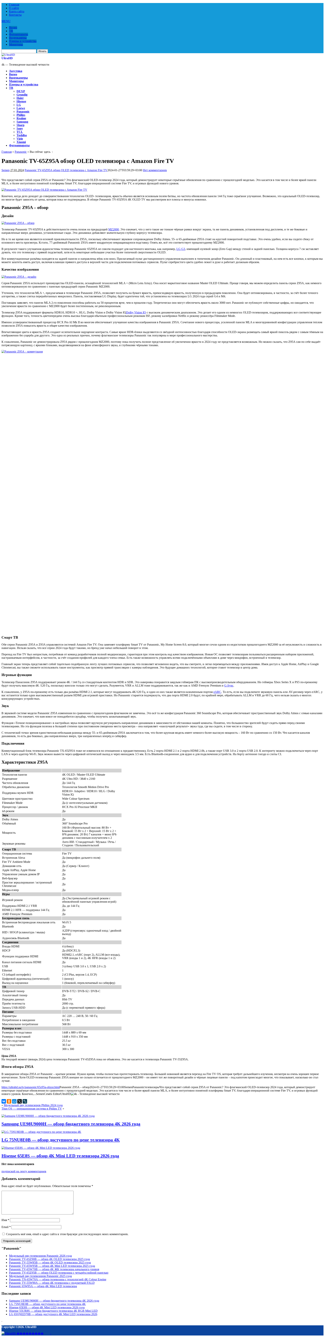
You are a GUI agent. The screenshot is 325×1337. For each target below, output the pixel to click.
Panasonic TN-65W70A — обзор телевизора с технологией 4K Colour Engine (57, 1279)
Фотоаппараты (18, 34)
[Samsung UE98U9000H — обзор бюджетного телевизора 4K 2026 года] (48, 1115)
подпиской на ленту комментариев (24, 1171)
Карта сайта (16, 11)
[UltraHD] (8, 54)
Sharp (20, 125)
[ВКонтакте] (4, 1101)
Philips (21, 115)
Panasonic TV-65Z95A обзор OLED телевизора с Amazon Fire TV (66, 170)
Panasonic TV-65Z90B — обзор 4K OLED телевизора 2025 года (49, 1259)
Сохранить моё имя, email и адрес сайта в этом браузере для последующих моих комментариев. (67, 1234)
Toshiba (22, 135)
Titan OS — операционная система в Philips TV (32, 1108)
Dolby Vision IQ (136, 312)
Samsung (22, 121)
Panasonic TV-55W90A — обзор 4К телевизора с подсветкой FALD (52, 1282)
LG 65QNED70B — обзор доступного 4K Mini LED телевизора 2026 (53, 1314)
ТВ (11, 31)
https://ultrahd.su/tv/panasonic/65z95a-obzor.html (31, 1087)
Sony (20, 128)
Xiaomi (21, 142)
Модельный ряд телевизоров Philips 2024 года (33, 1105)
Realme (21, 118)
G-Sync (228, 685)
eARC (217, 691)
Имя (5, 1220)
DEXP (21, 91)
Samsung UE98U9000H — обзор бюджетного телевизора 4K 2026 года (71, 1123)
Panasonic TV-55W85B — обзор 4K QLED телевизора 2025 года (50, 1262)
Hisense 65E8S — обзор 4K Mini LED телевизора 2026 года (60, 1155)
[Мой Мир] (14, 1101)
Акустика (15, 71)
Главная (14, 4)
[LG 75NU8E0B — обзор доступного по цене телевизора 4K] (41, 1131)
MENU (6, 21)
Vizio (20, 138)
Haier (20, 98)
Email (6, 1227)
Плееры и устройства (22, 41)
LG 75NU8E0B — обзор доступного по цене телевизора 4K (61, 1139)
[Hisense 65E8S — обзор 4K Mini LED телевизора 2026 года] (41, 1147)
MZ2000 (113, 229)
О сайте (14, 8)
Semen (6, 170)
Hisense (21, 101)
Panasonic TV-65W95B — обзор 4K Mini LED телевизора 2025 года (52, 1265)
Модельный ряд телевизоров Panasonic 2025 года (40, 1276)
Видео (13, 27)
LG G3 (180, 249)
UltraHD (7, 58)
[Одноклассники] (9, 1101)
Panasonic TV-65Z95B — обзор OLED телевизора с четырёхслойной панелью (58, 1272)
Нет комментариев (155, 170)
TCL (20, 131)
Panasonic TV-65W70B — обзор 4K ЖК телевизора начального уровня (54, 1269)
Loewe (21, 108)
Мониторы (16, 44)
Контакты (15, 14)
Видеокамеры (18, 37)
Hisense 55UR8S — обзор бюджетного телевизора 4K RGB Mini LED (53, 1310)
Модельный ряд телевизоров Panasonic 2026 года (40, 1255)
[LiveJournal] (25, 1101)
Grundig (22, 94)
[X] (19, 1101)
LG (19, 104)
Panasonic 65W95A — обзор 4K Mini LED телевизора (43, 1286)
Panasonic (23, 111)
